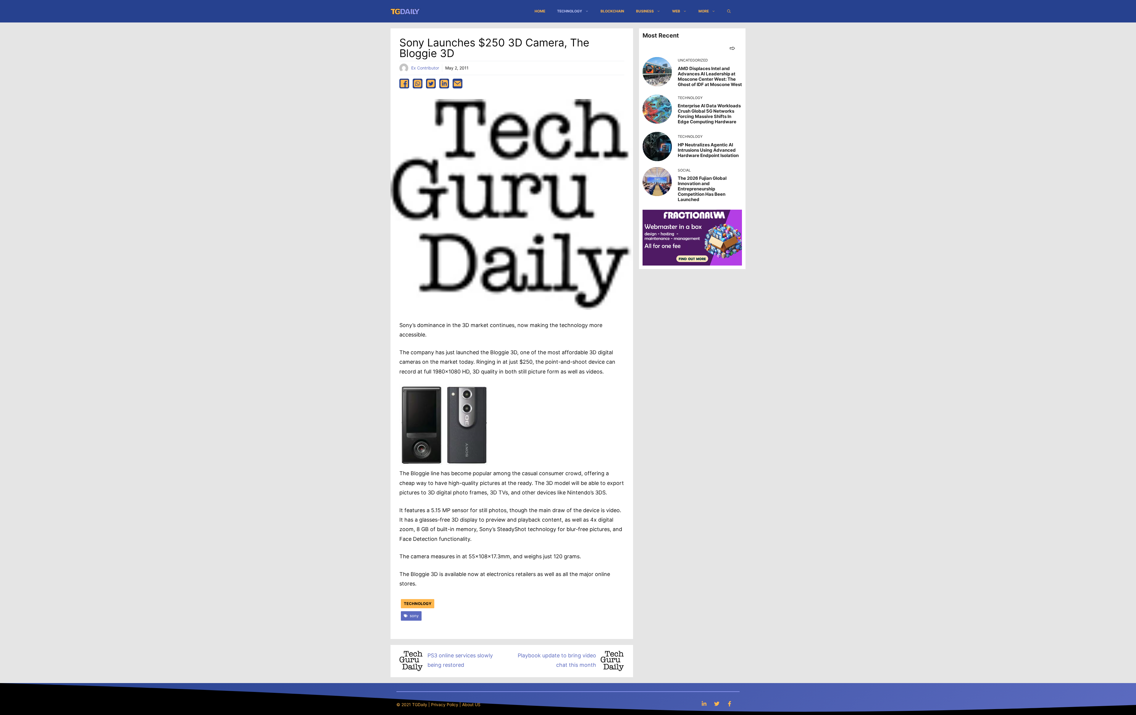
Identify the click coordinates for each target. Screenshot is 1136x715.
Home (540, 11)
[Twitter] (716, 703)
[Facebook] (729, 703)
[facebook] (404, 83)
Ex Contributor (425, 67)
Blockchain (612, 11)
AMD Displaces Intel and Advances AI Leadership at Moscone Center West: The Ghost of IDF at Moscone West (710, 76)
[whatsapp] (417, 83)
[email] (457, 83)
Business (645, 11)
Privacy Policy (444, 704)
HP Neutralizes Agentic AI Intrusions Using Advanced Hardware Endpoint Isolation (708, 150)
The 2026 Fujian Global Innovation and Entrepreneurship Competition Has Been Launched (702, 188)
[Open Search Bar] (729, 11)
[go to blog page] (732, 48)
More (703, 11)
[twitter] (431, 83)
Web (676, 11)
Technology (569, 11)
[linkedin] (444, 83)
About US (471, 704)
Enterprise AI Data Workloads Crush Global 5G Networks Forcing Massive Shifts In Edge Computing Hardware (709, 113)
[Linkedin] (704, 703)
